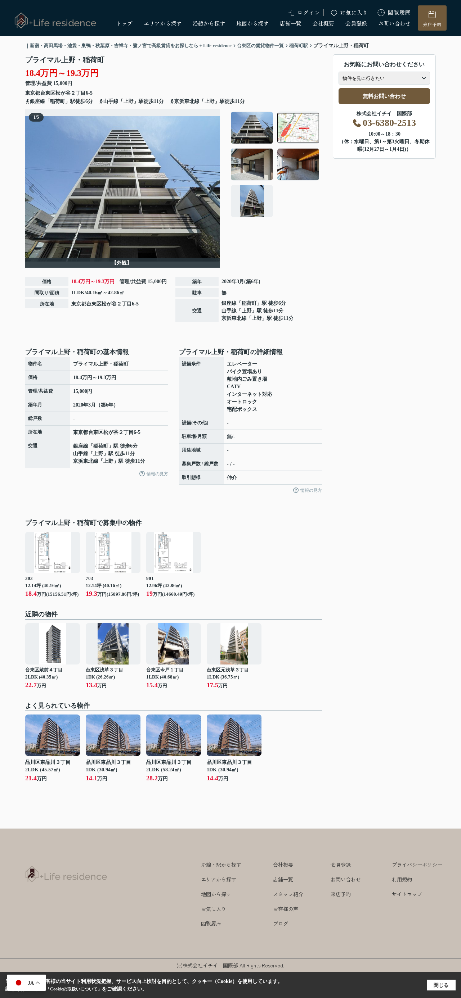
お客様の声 (285, 908)
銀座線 (229, 303)
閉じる (441, 985)
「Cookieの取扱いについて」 (74, 989)
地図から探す (252, 23)
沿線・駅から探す (221, 864)
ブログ (280, 923)
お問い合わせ (394, 23)
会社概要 (323, 23)
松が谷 (63, 93)
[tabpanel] (275, 164)
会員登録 (356, 23)
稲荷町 (249, 303)
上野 (247, 310)
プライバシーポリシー (417, 864)
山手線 (229, 310)
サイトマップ (407, 894)
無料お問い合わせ (384, 96)
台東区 (47, 93)
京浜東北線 (234, 318)
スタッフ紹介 (288, 894)
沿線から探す (209, 23)
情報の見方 (157, 473)
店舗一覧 (290, 23)
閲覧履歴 (399, 12)
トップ (124, 23)
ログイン (308, 12)
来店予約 (432, 24)
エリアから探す (163, 23)
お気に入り (354, 12)
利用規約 (402, 879)
